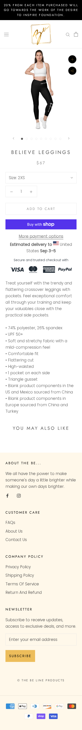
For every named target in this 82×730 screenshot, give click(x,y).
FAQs (10, 522)
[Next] (68, 138)
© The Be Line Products (41, 680)
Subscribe (20, 655)
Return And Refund (23, 592)
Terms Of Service (22, 584)
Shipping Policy (19, 575)
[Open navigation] (6, 34)
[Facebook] (7, 495)
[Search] (68, 34)
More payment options (41, 236)
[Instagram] (19, 495)
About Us (14, 531)
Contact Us (16, 539)
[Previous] (13, 138)
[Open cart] (76, 34)
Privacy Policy (18, 567)
